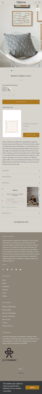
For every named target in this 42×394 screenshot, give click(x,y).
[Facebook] (3, 269)
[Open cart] (39, 2)
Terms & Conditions (8, 316)
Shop (3, 280)
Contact (4, 323)
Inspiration (5, 286)
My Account (6, 319)
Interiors (5, 289)
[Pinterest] (16, 269)
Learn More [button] (7, 391)
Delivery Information (9, 307)
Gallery (4, 296)
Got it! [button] (32, 387)
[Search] (36, 2)
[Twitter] (7, 269)
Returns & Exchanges (9, 313)
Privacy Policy (6, 310)
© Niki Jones (21, 373)
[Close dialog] (37, 188)
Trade (4, 293)
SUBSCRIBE (15, 202)
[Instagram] (12, 269)
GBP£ (20, 369)
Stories (4, 283)
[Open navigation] (3, 2)
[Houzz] (20, 269)
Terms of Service (7, 326)
